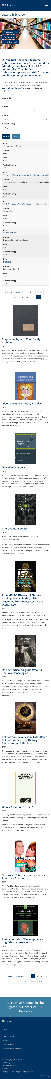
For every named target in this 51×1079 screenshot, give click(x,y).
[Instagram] (13, 1025)
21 (33, 297)
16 (42, 292)
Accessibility (6, 1063)
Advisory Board (8, 1040)
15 (36, 292)
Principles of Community (12, 1048)
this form (38, 72)
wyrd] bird (7, 261)
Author (5, 106)
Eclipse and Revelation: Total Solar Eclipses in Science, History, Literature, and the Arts (24, 740)
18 (17, 297)
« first (10, 292)
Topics (5, 115)
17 (47, 292)
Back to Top (45, 1076)
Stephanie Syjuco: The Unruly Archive (21, 340)
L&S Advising (8, 1044)
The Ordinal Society (15, 528)
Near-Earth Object (13, 467)
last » (42, 981)
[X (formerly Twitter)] (4, 1025)
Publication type (9, 124)
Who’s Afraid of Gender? (13, 146)
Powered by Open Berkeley (12, 1060)
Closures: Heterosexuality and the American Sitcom (24, 876)
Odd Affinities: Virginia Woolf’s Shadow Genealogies (22, 671)
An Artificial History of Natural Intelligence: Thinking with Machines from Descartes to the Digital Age (22, 599)
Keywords (6, 98)
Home (5, 1029)
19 (22, 297)
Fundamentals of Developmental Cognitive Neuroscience (23, 940)
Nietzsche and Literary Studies (22, 403)
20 (28, 297)
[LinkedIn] (8, 1025)
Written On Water (10, 233)
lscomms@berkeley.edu (25, 75)
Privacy (5, 1069)
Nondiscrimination (9, 1066)
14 (30, 292)
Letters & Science (13, 14)
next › (34, 981)
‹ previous (20, 292)
